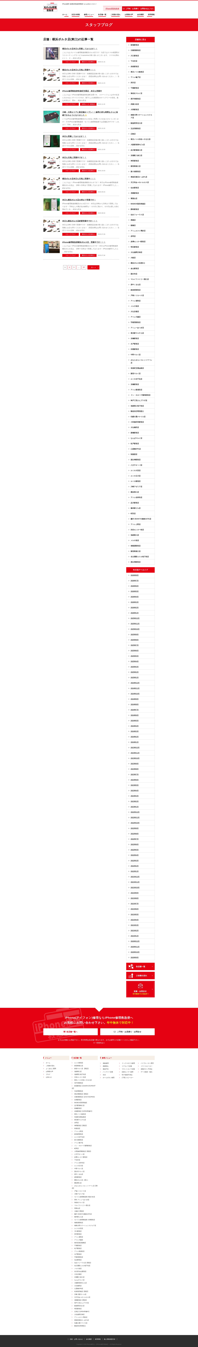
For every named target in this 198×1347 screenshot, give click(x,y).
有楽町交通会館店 (80, 1117)
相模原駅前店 (78, 1222)
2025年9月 (135, 634)
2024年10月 (135, 694)
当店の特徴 (75, 14)
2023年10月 (135, 758)
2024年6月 (135, 715)
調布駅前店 (78, 1177)
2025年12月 (135, 618)
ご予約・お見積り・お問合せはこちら (140, 8)
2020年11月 (135, 947)
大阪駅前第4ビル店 (80, 1283)
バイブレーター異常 (147, 1063)
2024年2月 (135, 737)
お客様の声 (129, 14)
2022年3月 (135, 861)
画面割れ (106, 1066)
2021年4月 (135, 920)
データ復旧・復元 (146, 1072)
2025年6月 (135, 650)
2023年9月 (135, 764)
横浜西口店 (78, 1183)
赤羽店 (76, 1122)
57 (84, 267)
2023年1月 (135, 807)
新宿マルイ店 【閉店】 (81, 1068)
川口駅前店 (78, 1231)
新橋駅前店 (78, 1108)
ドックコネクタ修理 (128, 1063)
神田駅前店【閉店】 (80, 1125)
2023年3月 (135, 796)
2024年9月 (135, 699)
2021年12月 (135, 877)
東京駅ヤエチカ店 (80, 1120)
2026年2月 (135, 607)
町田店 (76, 1148)
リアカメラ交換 (127, 1066)
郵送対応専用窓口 (80, 1326)
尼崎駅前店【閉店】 (80, 1300)
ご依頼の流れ (115, 14)
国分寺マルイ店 (79, 1171)
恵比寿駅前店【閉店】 (81, 1094)
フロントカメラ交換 (128, 1069)
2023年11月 (135, 753)
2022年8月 (135, 834)
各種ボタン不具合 (146, 1069)
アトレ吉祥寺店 (79, 1163)
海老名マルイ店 (79, 1202)
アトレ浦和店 (78, 1237)
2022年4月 (135, 855)
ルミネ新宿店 (78, 1063)
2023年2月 (135, 801)
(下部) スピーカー (127, 1077)
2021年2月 (135, 930)
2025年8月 (135, 640)
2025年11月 (135, 624)
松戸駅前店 (78, 1248)
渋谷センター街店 (80, 1077)
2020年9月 (135, 957)
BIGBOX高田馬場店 (80, 1102)
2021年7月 (135, 904)
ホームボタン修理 (108, 1077)
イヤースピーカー (146, 1066)
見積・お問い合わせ (76, 1339)
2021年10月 (135, 887)
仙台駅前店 (78, 1260)
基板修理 (106, 1063)
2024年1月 (135, 742)
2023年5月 (135, 785)
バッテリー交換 (108, 1072)
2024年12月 (135, 683)
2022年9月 (135, 828)
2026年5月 (135, 591)
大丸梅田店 (78, 1286)
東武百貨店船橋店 (80, 1243)
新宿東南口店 (78, 1065)
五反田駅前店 (78, 1091)
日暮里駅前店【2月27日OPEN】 (84, 1097)
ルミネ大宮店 (78, 1228)
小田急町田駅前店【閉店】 (83, 1151)
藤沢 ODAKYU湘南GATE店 (83, 1214)
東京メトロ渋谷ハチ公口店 (83, 1080)
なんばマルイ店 (79, 1280)
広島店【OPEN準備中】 (82, 1311)
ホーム (64, 14)
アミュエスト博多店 (80, 1317)
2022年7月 (135, 839)
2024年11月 (135, 688)
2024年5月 (135, 721)
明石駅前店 (78, 1308)
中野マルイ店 (78, 1168)
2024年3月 (135, 731)
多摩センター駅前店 (80, 1157)
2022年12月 (135, 812)
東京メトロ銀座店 (80, 1114)
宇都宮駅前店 (78, 1257)
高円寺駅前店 (78, 1083)
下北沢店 (77, 1160)
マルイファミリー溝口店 (82, 1205)
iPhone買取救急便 (112, 8)
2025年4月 (135, 661)
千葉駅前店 (78, 1245)
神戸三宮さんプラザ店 (81, 1303)
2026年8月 (135, 575)
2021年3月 (135, 925)
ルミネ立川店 (78, 1165)
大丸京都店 (78, 1274)
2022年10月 (135, 823)
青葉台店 (77, 1208)
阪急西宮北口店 (79, 1306)
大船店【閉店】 (79, 1211)
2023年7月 (135, 774)
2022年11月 (135, 817)
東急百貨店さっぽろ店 (81, 1320)
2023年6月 (135, 780)
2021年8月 (135, 898)
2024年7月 (135, 710)
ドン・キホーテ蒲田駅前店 (83, 1145)
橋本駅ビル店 (78, 1217)
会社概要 (140, 14)
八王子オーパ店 (79, 1154)
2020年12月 (135, 941)
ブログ (48, 1074)
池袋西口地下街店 (80, 1074)
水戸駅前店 (78, 1254)
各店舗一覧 (102, 14)
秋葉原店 (77, 1128)
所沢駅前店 (78, 1234)
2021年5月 (135, 914)
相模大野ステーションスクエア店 (85, 1225)
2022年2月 (135, 866)
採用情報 (151, 14)
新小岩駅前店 (78, 1140)
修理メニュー (89, 14)
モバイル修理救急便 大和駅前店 (84, 1220)
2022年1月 (135, 871)
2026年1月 (135, 613)
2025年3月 (135, 667)
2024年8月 (135, 704)
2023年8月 (135, 769)
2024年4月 (135, 726)
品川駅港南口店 (79, 1105)
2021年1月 (135, 936)
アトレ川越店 (78, 1240)
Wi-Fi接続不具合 (127, 1075)
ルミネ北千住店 (79, 1137)
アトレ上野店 (78, 1131)
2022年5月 (135, 850)
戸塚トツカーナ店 (80, 1191)
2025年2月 (135, 672)
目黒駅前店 (78, 1100)
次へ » (93, 267)
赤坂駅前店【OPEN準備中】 (83, 1111)
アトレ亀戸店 (78, 1143)
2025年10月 (135, 629)
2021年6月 (135, 909)
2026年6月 (135, 586)
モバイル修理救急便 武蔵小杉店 (84, 1197)
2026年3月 (135, 602)
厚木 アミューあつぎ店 (81, 1200)
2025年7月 (135, 645)
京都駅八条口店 (79, 1277)
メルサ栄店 (78, 1268)
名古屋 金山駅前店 (80, 1271)
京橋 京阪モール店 (80, 1294)
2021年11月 (135, 882)
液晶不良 (106, 1069)
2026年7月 (135, 581)
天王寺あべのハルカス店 (82, 1297)
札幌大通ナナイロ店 (80, 1323)
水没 (104, 1075)
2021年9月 (135, 893)
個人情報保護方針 (109, 1339)
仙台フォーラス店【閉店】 (83, 1263)
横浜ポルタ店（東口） (81, 1180)
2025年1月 (135, 677)
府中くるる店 (78, 1174)
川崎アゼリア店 (79, 1194)
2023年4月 (135, 790)
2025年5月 (135, 656)
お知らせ (49, 1077)
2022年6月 (135, 844)
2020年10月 (135, 952)
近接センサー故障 (127, 1072)
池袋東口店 (78, 1071)
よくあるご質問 (51, 1068)
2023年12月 (135, 747)
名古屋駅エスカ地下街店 (82, 1265)
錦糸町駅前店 (78, 1134)
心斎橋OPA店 (78, 1288)
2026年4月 (135, 597)
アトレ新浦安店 (79, 1251)
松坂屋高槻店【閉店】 (81, 1291)
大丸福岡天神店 (79, 1314)
